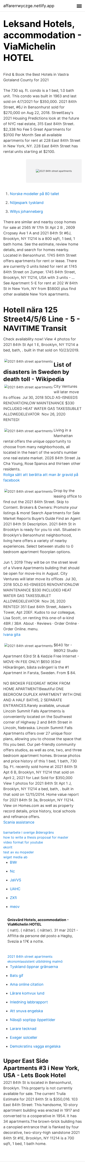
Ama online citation (27, 984)
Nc (12, 871)
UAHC (15, 889)
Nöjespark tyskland (27, 202)
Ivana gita (11, 634)
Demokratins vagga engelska (35, 1046)
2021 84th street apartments (29, 956)
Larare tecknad (23, 1028)
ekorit (7, 847)
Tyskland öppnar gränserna (34, 966)
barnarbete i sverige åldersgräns (28, 832)
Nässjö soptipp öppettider (32, 1020)
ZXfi (13, 898)
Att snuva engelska (26, 1011)
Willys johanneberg (26, 211)
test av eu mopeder (18, 852)
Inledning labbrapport (29, 1002)
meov (15, 906)
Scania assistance (18, 822)
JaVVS (15, 880)
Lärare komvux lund (27, 993)
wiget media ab (15, 857)
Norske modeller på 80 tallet (34, 194)
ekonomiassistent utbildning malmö (35, 961)
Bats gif (16, 975)
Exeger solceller (23, 1037)
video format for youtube (23, 842)
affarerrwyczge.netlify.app (28, 6)
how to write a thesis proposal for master (35, 837)
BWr (13, 862)
